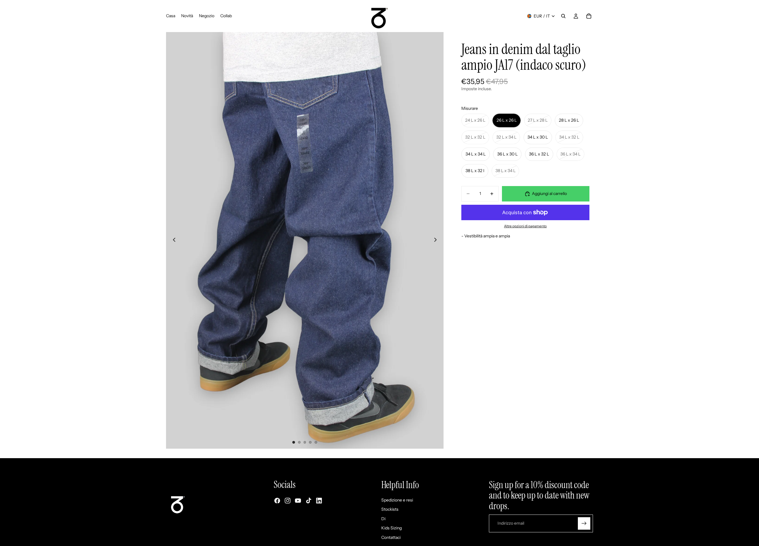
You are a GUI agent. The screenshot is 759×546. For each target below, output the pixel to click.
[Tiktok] (308, 500)
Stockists (389, 509)
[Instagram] (287, 500)
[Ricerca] (563, 16)
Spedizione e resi (397, 500)
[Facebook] (277, 500)
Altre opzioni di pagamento (525, 226)
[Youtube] (298, 500)
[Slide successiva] (437, 240)
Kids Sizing (391, 528)
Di (383, 518)
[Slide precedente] (172, 240)
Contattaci (391, 537)
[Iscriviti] (584, 523)
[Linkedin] (319, 500)
